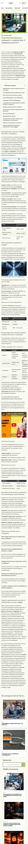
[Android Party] (10, 3)
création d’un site (20, 75)
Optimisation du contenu (9, 116)
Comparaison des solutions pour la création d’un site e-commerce (14, 103)
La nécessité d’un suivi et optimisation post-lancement (14, 110)
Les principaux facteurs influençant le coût (14, 92)
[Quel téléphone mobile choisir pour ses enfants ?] (14, 709)
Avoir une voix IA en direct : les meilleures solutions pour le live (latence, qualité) (12, 824)
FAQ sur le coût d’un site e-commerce (12, 122)
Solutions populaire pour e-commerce (12, 107)
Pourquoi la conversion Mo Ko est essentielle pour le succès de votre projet (12, 795)
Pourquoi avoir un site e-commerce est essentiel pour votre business (13, 119)
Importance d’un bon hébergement (11, 100)
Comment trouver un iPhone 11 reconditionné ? (10, 754)
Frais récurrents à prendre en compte (12, 95)
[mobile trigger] (2, 3)
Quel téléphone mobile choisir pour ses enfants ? (12, 724)
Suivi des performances (9, 113)
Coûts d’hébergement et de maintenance (13, 97)
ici (19, 314)
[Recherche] (20, 3)
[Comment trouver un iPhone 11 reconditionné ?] (14, 740)
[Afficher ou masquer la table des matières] (20, 85)
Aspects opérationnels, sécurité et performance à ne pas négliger (11, 126)
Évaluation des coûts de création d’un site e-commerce (14, 89)
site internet (18, 53)
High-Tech (5, 821)
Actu (3, 721)
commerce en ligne (18, 52)
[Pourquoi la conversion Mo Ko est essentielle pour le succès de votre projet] (14, 781)
